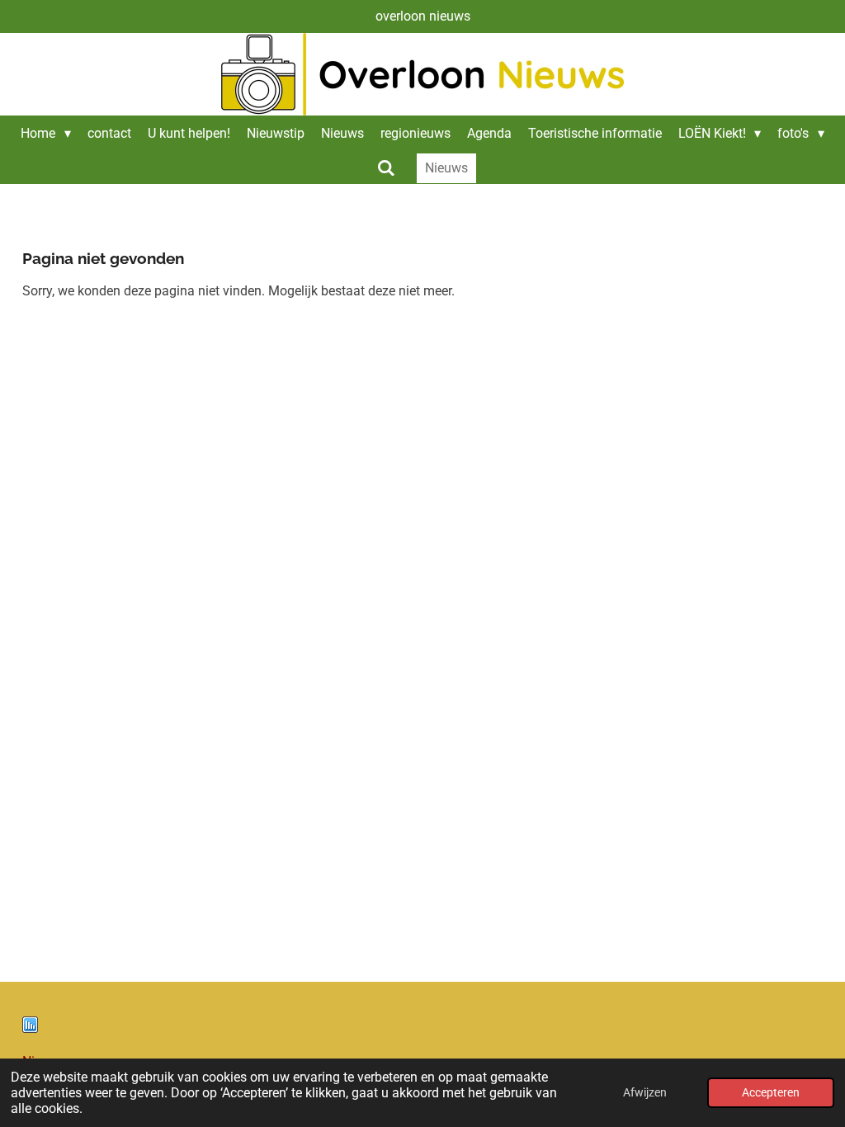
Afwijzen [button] (645, 1093)
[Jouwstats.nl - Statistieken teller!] (30, 1028)
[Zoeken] (386, 168)
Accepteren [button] (771, 1093)
